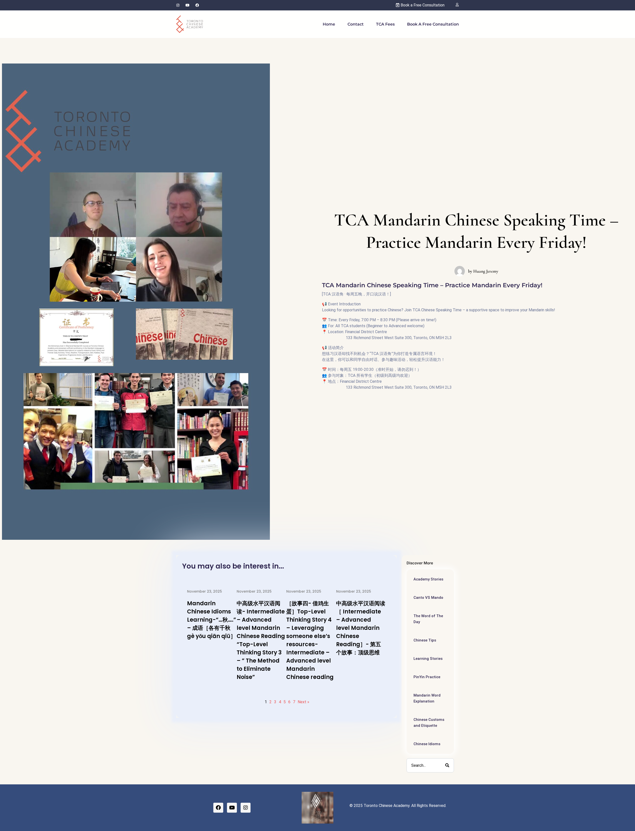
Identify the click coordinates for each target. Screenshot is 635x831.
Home (329, 24)
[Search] (447, 765)
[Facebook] (197, 5)
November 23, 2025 (204, 591)
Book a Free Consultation (433, 24)
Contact (356, 24)
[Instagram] (178, 5)
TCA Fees (385, 24)
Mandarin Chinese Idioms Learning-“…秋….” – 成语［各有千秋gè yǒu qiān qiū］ (211, 620)
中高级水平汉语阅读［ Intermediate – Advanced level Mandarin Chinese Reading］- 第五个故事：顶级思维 (360, 628)
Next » (303, 702)
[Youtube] (187, 5)
